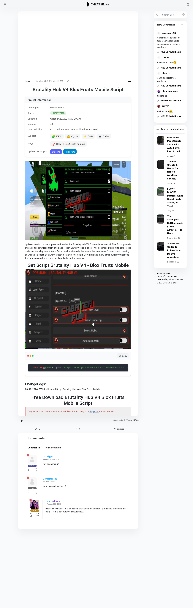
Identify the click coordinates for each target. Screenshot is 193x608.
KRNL (57, 136)
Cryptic (72, 136)
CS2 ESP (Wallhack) (171, 52)
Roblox (28, 81)
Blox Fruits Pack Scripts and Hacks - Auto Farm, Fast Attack (174, 144)
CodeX (103, 136)
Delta (88, 136)
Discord (56, 151)
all (182, 24)
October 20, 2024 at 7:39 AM (49, 81)
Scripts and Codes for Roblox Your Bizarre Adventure (174, 250)
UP (21, 421)
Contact (166, 273)
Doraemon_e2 (50, 479)
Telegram (70, 151)
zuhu (48, 501)
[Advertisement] (78, 46)
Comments (33, 447)
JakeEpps (48, 456)
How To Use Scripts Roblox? (68, 144)
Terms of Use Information (168, 276)
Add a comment (53, 447)
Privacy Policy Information (168, 279)
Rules (159, 273)
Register (94, 411)
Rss (181, 279)
